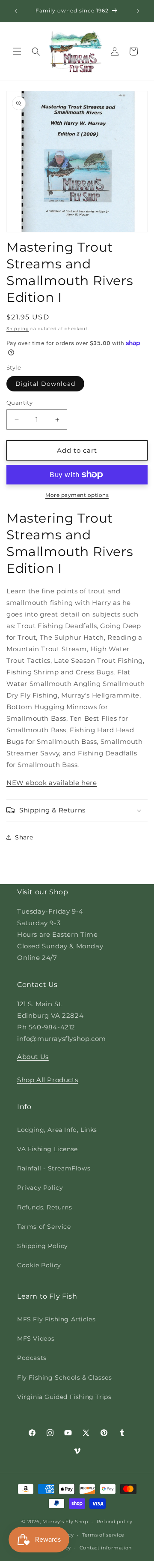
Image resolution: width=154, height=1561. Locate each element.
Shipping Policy (42, 1246)
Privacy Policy (40, 1187)
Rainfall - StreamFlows (53, 1168)
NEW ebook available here (51, 783)
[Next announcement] (138, 11)
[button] (17, 51)
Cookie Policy (39, 1265)
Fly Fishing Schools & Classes (64, 1377)
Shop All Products (47, 1080)
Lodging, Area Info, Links (57, 1130)
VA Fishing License (47, 1149)
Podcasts (32, 1358)
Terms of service (103, 1535)
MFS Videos (36, 1338)
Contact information (106, 1548)
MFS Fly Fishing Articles (56, 1319)
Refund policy (115, 1522)
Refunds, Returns (44, 1207)
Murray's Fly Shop (65, 1522)
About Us (33, 1057)
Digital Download (45, 384)
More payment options (77, 495)
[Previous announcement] (15, 11)
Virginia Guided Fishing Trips (64, 1397)
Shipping (17, 328)
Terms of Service (44, 1226)
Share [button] (24, 837)
